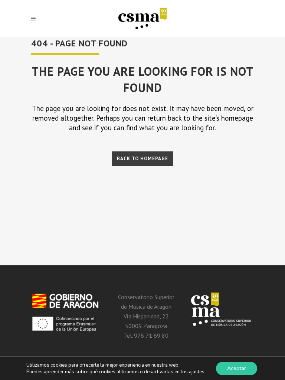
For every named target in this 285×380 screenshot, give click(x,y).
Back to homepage (142, 158)
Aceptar (236, 368)
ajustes (196, 371)
